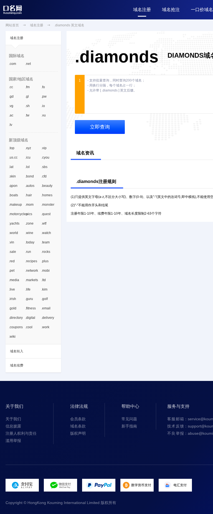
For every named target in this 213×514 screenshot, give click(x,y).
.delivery (47, 318)
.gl (27, 96)
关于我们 (13, 419)
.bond (29, 176)
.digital (30, 318)
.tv (10, 125)
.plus (45, 261)
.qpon (13, 186)
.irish (12, 299)
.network (31, 271)
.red (12, 261)
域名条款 (78, 426)
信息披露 (13, 426)
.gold (12, 308)
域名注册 (142, 9)
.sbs (44, 167)
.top (11, 148)
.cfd (44, 176)
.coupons (16, 327)
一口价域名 (202, 9)
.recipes (31, 261)
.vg (11, 106)
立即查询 (100, 127)
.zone (29, 223)
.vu (43, 115)
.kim (44, 289)
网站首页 (12, 25)
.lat (11, 167)
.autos (29, 186)
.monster (47, 205)
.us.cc (13, 157)
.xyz (28, 148)
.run (28, 252)
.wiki (12, 337)
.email (45, 308)
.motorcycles (17, 214)
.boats (13, 195)
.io (43, 106)
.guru (29, 299)
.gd (11, 96)
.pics (28, 214)
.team (45, 242)
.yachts (14, 223)
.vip (44, 148)
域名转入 (16, 351)
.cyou (45, 157)
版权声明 (78, 433)
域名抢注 (171, 9)
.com (12, 64)
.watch (46, 233)
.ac (11, 115)
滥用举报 (13, 440)
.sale (12, 252)
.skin (12, 176)
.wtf (43, 223)
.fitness (30, 308)
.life (28, 289)
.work (45, 327)
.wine (29, 233)
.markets (31, 280)
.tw (27, 115)
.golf (44, 299)
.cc (11, 87)
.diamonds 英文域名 (69, 25)
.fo (43, 87)
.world (13, 233)
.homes (46, 195)
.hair (28, 195)
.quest (45, 214)
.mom (29, 205)
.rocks (45, 252)
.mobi (45, 271)
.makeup (15, 205)
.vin (11, 242)
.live (12, 289)
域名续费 (16, 365)
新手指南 (129, 426)
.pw (44, 96)
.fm (27, 87)
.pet (11, 271)
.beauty (46, 186)
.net (28, 64)
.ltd (43, 280)
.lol (27, 167)
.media (14, 280)
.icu (28, 157)
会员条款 (78, 419)
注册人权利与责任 (21, 433)
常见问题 (129, 419)
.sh (27, 106)
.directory (16, 318)
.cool (28, 327)
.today (29, 242)
